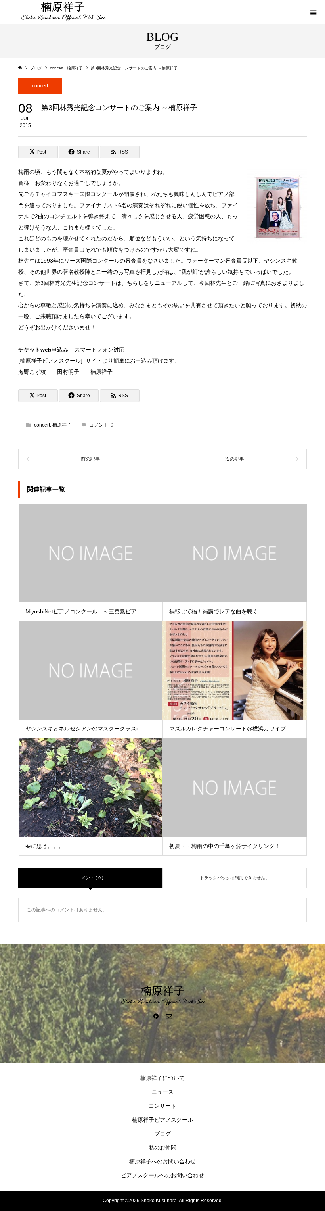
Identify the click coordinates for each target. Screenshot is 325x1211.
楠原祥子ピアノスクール (162, 1120)
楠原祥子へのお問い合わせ (162, 1161)
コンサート (162, 1106)
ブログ (162, 1133)
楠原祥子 (61, 425)
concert (40, 85)
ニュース (162, 1092)
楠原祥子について (162, 1078)
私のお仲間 (162, 1147)
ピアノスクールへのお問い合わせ (162, 1175)
